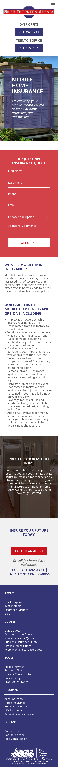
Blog (7, 613)
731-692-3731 (29, 32)
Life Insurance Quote (17, 646)
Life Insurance (13, 710)
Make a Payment (15, 666)
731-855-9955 (29, 48)
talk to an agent (29, 551)
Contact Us (11, 731)
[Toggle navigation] (53, 3)
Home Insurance (14, 702)
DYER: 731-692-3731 (28, 569)
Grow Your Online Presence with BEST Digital (29, 760)
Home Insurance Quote (19, 638)
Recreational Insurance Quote (23, 649)
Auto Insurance (14, 699)
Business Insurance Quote (21, 642)
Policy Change (13, 678)
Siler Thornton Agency (23, 758)
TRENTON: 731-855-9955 (29, 574)
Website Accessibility (37, 763)
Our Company (13, 602)
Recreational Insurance (19, 714)
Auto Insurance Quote (18, 634)
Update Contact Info (17, 674)
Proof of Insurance (16, 682)
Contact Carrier (14, 735)
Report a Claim (13, 670)
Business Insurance (16, 706)
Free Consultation (15, 739)
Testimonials (12, 606)
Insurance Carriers (16, 610)
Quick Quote (12, 630)
